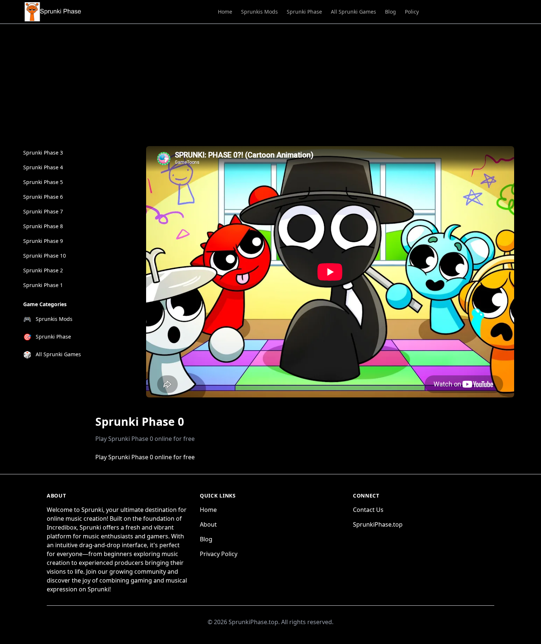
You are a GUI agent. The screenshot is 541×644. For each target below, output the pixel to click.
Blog (390, 11)
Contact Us (368, 510)
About (208, 524)
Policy (412, 11)
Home (225, 11)
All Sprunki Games (353, 11)
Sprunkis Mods (259, 11)
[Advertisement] (270, 79)
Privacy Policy (218, 554)
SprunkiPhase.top (378, 524)
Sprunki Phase (304, 11)
